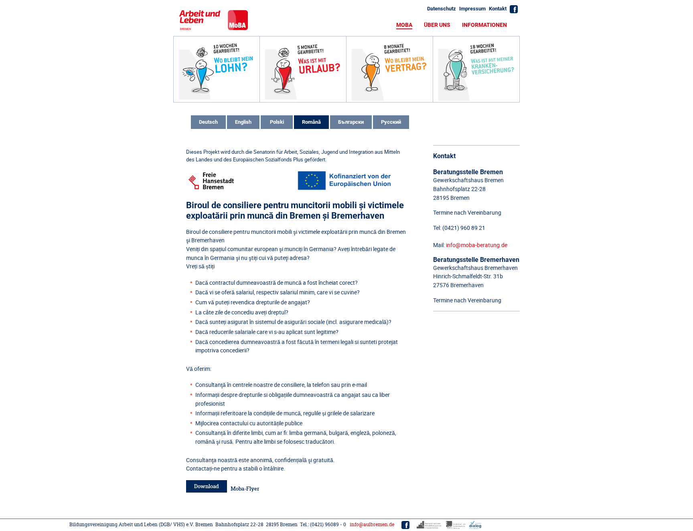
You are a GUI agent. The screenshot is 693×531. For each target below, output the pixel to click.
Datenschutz (441, 9)
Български (351, 122)
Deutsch (208, 122)
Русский (391, 122)
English (243, 122)
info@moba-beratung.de (476, 245)
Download (206, 486)
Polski (277, 122)
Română (311, 122)
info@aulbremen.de (372, 524)
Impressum (472, 9)
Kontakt (498, 9)
